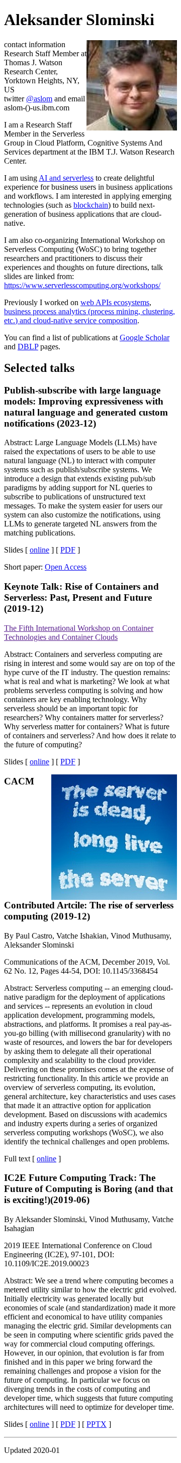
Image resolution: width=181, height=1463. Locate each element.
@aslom (39, 98)
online (39, 550)
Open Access (65, 567)
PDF (67, 550)
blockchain (90, 205)
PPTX (96, 1424)
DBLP (28, 346)
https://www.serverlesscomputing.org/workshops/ (82, 285)
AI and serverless (66, 178)
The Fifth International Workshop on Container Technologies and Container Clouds (78, 632)
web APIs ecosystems (114, 302)
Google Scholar (144, 337)
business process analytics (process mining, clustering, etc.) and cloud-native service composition (89, 316)
